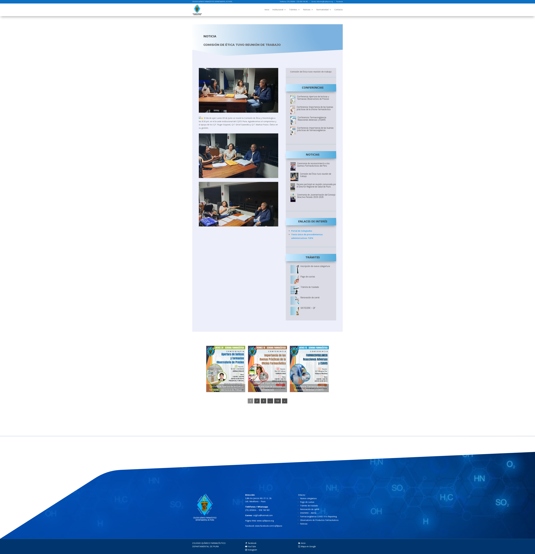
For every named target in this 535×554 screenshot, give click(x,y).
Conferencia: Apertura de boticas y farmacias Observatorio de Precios (225, 388)
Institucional (277, 9)
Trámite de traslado (309, 505)
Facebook (339, 2)
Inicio (267, 9)
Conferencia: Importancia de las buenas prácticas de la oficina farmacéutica (268, 386)
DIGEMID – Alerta (308, 513)
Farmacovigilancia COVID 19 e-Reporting (318, 516)
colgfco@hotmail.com (263, 515)
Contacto (338, 9)
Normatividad (322, 9)
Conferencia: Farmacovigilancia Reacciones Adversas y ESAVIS (309, 388)
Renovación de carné (309, 509)
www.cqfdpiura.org (265, 520)
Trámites (293, 9)
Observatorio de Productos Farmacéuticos (319, 520)
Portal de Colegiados (301, 231)
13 (277, 400)
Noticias (306, 9)
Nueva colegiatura (308, 498)
